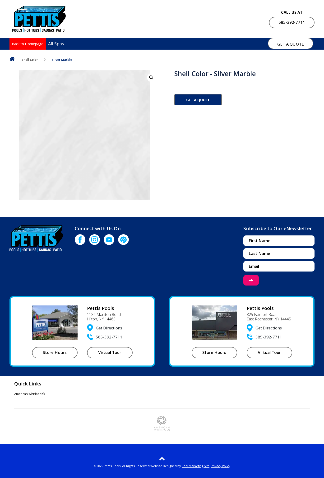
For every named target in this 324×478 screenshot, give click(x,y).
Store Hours (55, 352)
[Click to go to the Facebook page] (80, 239)
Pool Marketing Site (195, 466)
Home (12, 60)
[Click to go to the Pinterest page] (123, 239)
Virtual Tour (109, 352)
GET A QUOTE (290, 44)
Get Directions (109, 328)
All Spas (56, 44)
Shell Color (30, 59)
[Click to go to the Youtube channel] (109, 239)
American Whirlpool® (29, 394)
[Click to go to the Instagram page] (94, 239)
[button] (151, 77)
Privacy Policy (220, 466)
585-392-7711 (291, 22)
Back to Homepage (27, 43)
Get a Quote (198, 99)
